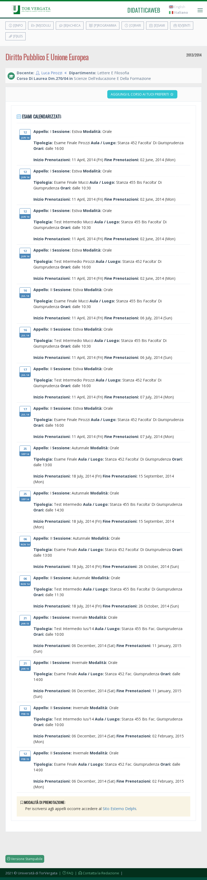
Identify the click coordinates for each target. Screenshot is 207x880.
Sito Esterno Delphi (119, 808)
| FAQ (65, 873)
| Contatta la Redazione (96, 873)
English (179, 7)
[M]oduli (43, 25)
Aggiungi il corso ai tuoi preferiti (140, 94)
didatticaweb (143, 10)
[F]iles (17, 36)
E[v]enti (183, 25)
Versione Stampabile (26, 859)
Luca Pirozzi (51, 72)
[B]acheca (72, 25)
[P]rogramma (104, 25)
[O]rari (135, 25)
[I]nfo (17, 25)
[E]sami (159, 25)
